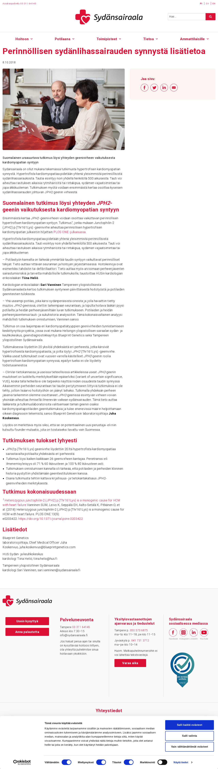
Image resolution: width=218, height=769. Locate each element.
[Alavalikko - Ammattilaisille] (208, 38)
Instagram (183, 639)
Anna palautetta (27, 632)
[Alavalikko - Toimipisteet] (120, 38)
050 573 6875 (139, 630)
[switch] (101, 762)
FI (201, 3)
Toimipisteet (107, 39)
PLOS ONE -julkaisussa (69, 232)
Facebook (173, 639)
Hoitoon (22, 39)
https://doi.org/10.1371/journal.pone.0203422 (50, 518)
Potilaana (62, 39)
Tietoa (148, 39)
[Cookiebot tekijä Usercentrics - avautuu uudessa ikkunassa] (22, 762)
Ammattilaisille (192, 39)
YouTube (204, 639)
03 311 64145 (28, 3)
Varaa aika (130, 663)
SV (207, 3)
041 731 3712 (140, 640)
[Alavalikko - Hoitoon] (32, 38)
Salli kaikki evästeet (189, 724)
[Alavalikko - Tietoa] (157, 38)
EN (213, 3)
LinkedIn (194, 639)
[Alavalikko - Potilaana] (73, 38)
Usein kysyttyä (27, 621)
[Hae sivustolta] (210, 16)
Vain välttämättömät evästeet (189, 746)
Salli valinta (189, 735)
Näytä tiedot (181, 762)
